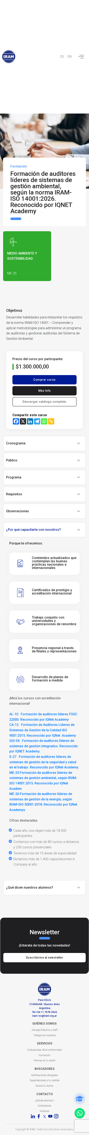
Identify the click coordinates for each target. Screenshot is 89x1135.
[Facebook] (16, 421)
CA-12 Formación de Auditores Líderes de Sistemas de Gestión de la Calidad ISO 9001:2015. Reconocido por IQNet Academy (42, 730)
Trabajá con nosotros (44, 1035)
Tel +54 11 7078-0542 (44, 1012)
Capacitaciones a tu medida (44, 1080)
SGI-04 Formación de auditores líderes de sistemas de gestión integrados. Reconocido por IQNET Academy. (43, 746)
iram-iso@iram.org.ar (44, 1015)
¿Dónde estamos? (44, 1100)
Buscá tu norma (44, 1085)
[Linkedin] (30, 421)
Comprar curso (44, 379)
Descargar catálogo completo (44, 401)
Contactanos (44, 1105)
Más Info (44, 390)
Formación (44, 1055)
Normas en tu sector (44, 1060)
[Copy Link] (51, 421)
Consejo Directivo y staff (45, 1030)
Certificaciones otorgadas (44, 1075)
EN (69, 57)
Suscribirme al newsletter (44, 957)
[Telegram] (37, 421)
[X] (23, 421)
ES (62, 57)
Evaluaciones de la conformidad (45, 1049)
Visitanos (44, 1111)
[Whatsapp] (44, 421)
